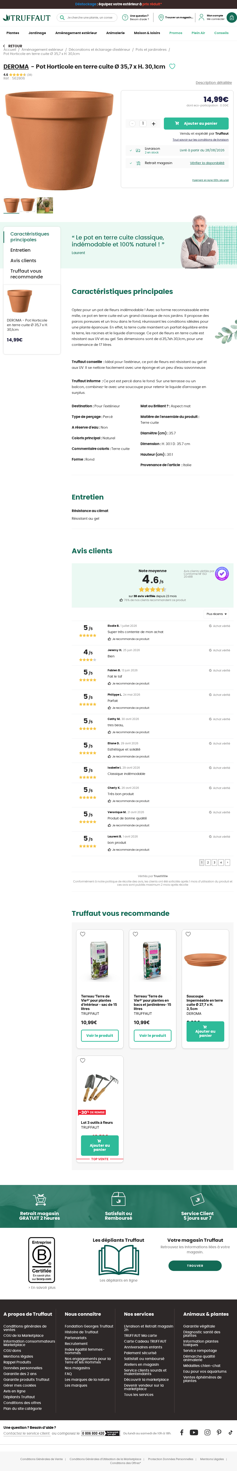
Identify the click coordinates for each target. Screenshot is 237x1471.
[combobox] (87, 17)
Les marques (76, 1385)
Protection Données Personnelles (170, 1459)
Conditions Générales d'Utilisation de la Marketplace (105, 1459)
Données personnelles (22, 1368)
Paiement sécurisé (140, 1353)
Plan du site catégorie (22, 1409)
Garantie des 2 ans (20, 1374)
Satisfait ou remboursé (144, 1359)
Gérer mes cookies (19, 1385)
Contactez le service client (27, 1433)
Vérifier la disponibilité (207, 163)
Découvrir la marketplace (146, 1380)
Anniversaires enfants (143, 1347)
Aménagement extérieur (76, 33)
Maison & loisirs (147, 33)
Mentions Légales (212, 1459)
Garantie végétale (199, 1326)
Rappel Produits (17, 1362)
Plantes (12, 33)
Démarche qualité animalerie (199, 1358)
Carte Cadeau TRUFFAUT (145, 1341)
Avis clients (23, 260)
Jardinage (37, 33)
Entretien (20, 250)
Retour (15, 46)
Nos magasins (77, 1368)
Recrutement (76, 1344)
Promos (175, 33)
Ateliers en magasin (141, 1364)
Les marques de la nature (87, 1380)
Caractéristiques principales (29, 237)
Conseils (221, 33)
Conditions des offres (22, 1403)
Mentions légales (18, 1356)
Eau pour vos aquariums (205, 1371)
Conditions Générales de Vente (41, 1459)
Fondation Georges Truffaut (89, 1326)
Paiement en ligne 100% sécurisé (210, 180)
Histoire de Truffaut (81, 1332)
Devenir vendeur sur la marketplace (144, 1387)
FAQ (68, 1374)
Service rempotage (200, 1351)
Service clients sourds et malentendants (145, 1372)
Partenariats (76, 1338)
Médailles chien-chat (202, 1366)
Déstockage (85, 4)
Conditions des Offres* (125, 1463)
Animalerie (115, 33)
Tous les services (138, 1395)
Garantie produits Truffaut (26, 1380)
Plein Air (198, 33)
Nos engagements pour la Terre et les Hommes (88, 1360)
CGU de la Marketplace (23, 1335)
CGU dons (12, 1351)
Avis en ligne (14, 1391)
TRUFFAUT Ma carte (140, 1335)
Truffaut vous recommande (26, 274)
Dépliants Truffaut (19, 1397)
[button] (28, 205)
